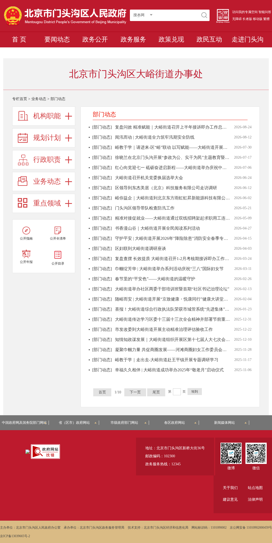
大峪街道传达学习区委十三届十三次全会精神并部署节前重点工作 (176, 319)
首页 (102, 392)
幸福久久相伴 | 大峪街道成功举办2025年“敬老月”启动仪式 (169, 370)
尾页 (156, 392)
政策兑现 (171, 39)
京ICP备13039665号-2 (15, 536)
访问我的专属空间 (245, 12)
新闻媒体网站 (224, 423)
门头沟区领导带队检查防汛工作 (145, 208)
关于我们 (230, 488)
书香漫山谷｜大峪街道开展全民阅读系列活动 (157, 228)
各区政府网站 (174, 423)
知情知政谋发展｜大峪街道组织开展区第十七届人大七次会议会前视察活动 (185, 339)
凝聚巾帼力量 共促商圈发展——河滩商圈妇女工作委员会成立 (173, 349)
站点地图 (255, 488)
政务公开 (95, 39)
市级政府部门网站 (124, 423)
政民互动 (209, 39)
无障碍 (237, 19)
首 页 (19, 39)
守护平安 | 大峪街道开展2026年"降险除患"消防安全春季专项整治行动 (180, 238)
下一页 (135, 392)
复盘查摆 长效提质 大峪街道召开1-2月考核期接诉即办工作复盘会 (176, 258)
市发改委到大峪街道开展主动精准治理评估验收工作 (164, 329)
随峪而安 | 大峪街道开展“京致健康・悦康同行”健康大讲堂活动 (173, 299)
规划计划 (47, 138)
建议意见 (230, 499)
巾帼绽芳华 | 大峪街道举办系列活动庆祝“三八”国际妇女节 (169, 268)
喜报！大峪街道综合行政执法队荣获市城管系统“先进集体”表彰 (174, 309)
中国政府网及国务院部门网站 (25, 423)
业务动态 (38, 99)
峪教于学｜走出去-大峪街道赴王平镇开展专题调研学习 (166, 359)
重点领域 (47, 203)
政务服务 (133, 39)
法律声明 (255, 499)
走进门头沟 (248, 39)
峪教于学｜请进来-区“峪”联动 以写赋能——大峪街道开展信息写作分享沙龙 (186, 147)
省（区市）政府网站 (74, 423)
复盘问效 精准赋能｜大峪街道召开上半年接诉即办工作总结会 (173, 127)
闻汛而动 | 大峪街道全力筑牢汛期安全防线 (154, 137)
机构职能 (47, 116)
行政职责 (47, 159)
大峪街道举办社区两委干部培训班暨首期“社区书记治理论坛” (172, 289)
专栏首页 (19, 99)
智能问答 (264, 12)
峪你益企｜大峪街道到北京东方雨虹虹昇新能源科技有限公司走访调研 (181, 198)
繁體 (266, 19)
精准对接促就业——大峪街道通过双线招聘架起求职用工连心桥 (174, 218)
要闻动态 (57, 39)
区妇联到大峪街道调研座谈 (140, 248)
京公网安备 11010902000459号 (251, 527)
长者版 (247, 19)
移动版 (257, 19)
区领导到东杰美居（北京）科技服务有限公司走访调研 (166, 188)
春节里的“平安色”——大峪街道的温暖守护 (155, 279)
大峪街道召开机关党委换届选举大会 (149, 177)
